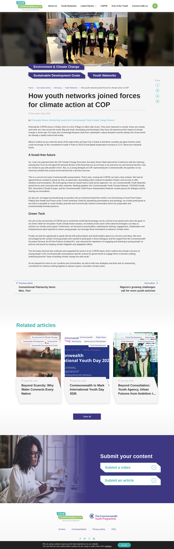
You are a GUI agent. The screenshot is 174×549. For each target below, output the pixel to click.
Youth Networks (71, 88)
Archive (61, 529)
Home (30, 88)
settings (108, 546)
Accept (124, 545)
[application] (95, 6)
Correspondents (79, 529)
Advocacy (58, 88)
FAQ (114, 529)
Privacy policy (99, 529)
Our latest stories (44, 88)
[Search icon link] (155, 6)
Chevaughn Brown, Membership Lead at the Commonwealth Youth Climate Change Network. (73, 120)
